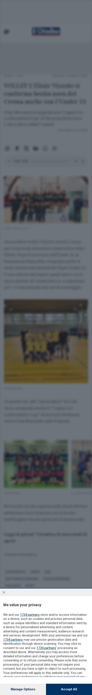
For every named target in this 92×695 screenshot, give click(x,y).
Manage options (23, 689)
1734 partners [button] (30, 615)
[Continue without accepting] (4, 592)
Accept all (69, 689)
